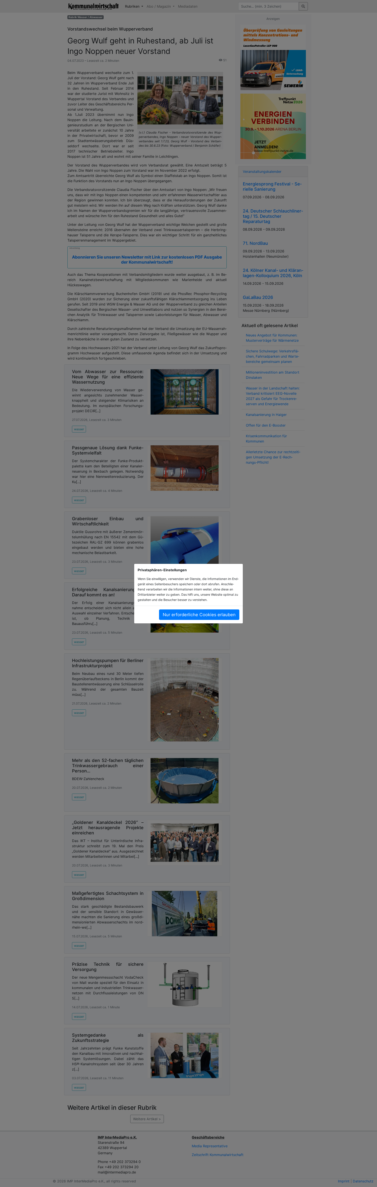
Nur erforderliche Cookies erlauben (199, 614)
